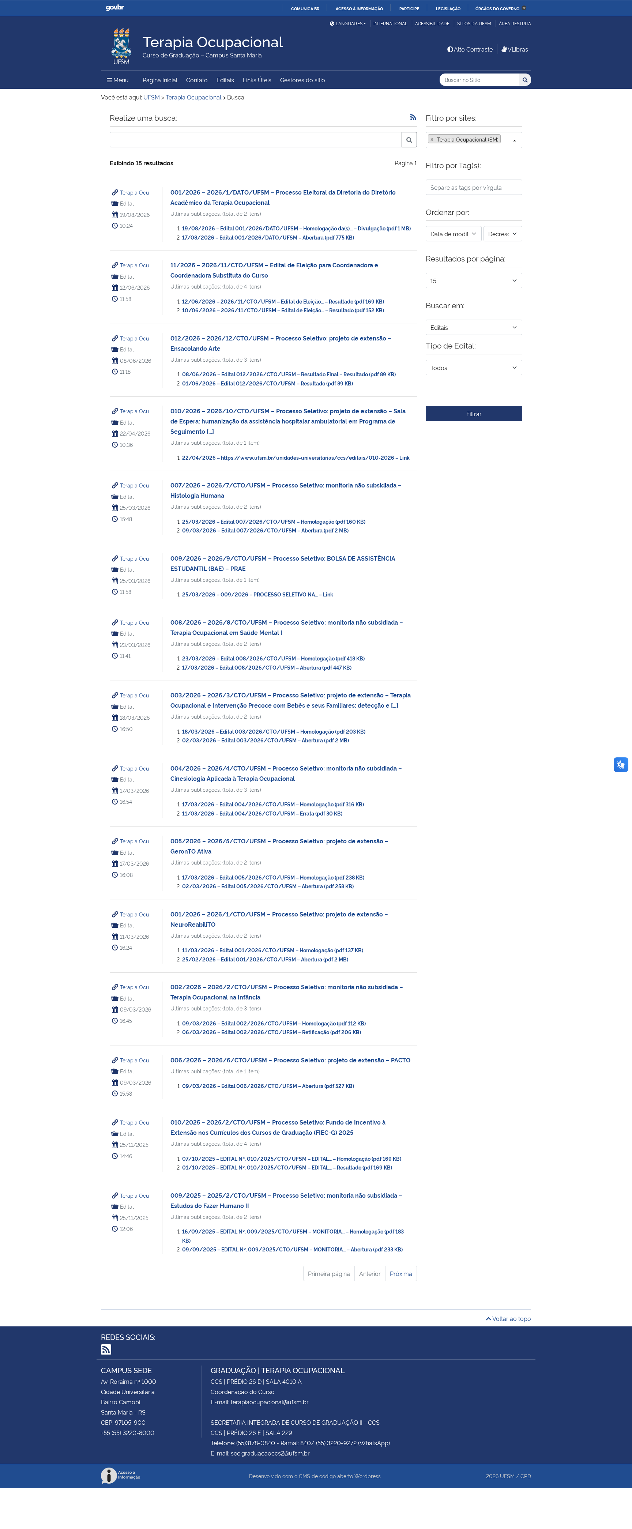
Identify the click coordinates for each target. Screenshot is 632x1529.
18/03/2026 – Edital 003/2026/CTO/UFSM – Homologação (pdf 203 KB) (273, 731)
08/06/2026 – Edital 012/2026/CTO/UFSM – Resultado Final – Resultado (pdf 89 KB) (289, 373)
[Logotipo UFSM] (122, 44)
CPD (525, 1475)
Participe (409, 8)
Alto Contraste (473, 49)
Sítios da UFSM (474, 23)
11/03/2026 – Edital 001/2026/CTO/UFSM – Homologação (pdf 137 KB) (272, 949)
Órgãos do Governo (497, 8)
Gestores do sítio (302, 80)
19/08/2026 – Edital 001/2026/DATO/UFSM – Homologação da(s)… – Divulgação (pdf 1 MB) (296, 228)
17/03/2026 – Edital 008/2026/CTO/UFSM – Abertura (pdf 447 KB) (266, 667)
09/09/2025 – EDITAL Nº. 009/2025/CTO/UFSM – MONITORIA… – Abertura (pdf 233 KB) (292, 1249)
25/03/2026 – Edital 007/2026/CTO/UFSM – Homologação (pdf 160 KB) (273, 521)
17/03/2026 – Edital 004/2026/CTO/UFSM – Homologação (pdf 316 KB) (273, 804)
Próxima (401, 1273)
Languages (349, 23)
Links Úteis (257, 80)
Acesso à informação (359, 8)
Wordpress (367, 1475)
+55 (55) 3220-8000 (127, 1432)
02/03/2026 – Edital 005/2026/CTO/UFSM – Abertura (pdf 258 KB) (268, 885)
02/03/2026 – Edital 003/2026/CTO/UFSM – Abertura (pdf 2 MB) (265, 740)
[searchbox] (505, 139)
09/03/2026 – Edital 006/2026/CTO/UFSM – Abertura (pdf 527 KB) (268, 1085)
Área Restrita (515, 23)
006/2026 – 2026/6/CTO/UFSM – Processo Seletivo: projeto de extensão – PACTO (290, 1060)
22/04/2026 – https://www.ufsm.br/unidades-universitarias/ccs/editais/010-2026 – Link (296, 457)
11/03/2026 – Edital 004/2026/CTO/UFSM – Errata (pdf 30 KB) (262, 813)
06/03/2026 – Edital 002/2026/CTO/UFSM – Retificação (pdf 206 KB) (271, 1031)
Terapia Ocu (134, 192)
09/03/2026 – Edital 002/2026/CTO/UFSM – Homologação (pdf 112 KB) (274, 1023)
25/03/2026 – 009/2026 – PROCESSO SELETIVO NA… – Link (257, 594)
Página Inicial (160, 80)
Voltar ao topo (511, 1318)
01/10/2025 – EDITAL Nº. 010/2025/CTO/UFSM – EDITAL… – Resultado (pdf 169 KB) (287, 1167)
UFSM (507, 1475)
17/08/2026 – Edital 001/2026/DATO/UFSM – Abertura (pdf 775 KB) (268, 237)
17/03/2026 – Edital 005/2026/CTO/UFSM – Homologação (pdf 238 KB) (273, 877)
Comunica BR (305, 8)
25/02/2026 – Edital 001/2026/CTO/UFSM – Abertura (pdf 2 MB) (265, 959)
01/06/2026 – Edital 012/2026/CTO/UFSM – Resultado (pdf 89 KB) (267, 383)
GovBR (115, 7)
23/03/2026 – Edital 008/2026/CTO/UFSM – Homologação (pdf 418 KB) (273, 658)
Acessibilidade (432, 23)
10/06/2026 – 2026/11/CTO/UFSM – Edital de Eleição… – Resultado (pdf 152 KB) (283, 309)
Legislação (448, 8)
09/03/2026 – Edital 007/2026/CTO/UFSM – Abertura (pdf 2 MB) (265, 530)
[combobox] (474, 140)
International (390, 23)
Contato (197, 80)
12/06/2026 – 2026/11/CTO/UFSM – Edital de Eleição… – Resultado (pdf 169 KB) (283, 301)
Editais (225, 80)
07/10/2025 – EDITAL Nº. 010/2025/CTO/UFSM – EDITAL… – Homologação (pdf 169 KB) (291, 1158)
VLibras (518, 49)
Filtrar (474, 414)
